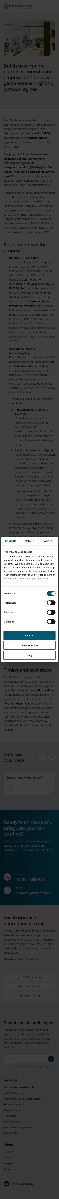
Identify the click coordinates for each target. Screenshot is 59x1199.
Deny (29, 655)
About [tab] (48, 541)
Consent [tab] (10, 541)
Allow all (29, 635)
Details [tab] (29, 541)
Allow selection (29, 645)
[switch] (51, 602)
